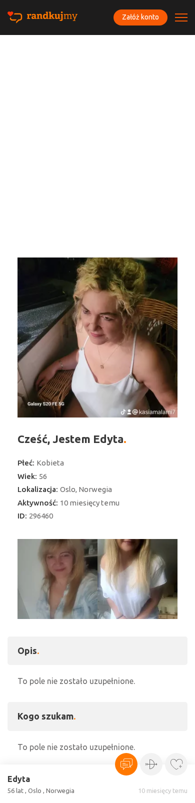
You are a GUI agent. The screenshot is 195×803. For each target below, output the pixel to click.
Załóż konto (140, 17)
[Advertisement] (97, 137)
